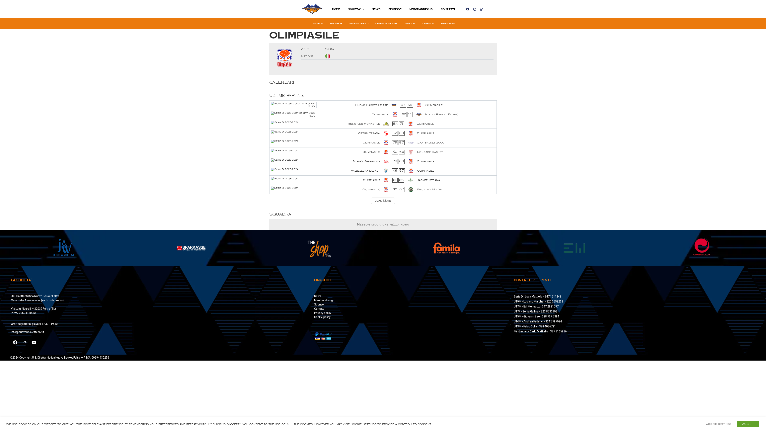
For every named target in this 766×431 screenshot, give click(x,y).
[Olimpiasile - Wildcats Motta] (383, 189)
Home (336, 9)
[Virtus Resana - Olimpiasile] (383, 133)
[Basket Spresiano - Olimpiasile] (383, 161)
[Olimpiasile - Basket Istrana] (383, 180)
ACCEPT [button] (748, 424)
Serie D (318, 23)
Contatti (448, 9)
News (376, 9)
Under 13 (428, 23)
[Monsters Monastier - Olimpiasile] (383, 124)
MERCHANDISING (421, 9)
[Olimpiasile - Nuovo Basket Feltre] (383, 114)
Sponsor (395, 9)
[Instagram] (475, 9)
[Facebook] (468, 9)
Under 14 (410, 23)
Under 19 (336, 23)
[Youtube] (34, 342)
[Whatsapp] (482, 9)
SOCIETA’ (354, 9)
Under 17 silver (386, 23)
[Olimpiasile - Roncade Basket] (383, 152)
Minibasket (449, 23)
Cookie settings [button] (718, 424)
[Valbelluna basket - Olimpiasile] (383, 170)
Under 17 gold (358, 23)
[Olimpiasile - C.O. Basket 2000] (383, 142)
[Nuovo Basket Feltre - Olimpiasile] (383, 105)
